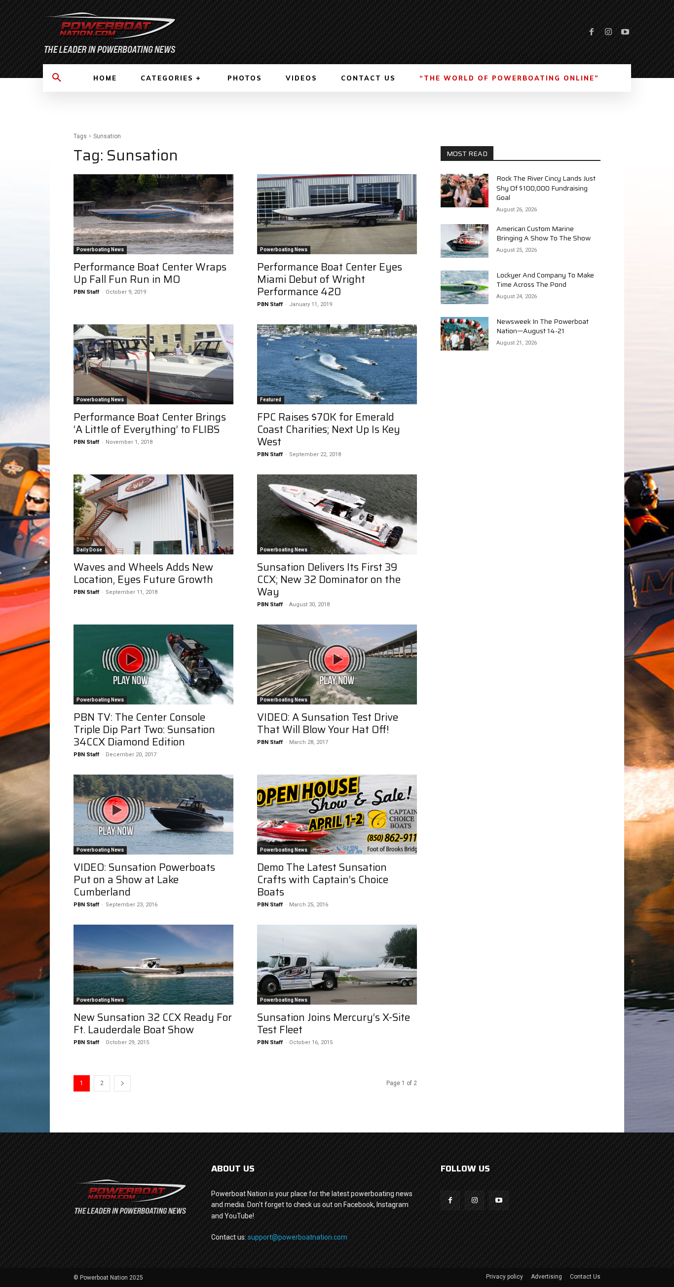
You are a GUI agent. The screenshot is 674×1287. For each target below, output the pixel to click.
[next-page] (122, 1083)
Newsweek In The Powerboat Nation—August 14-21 (542, 326)
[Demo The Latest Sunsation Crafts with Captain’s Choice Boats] (337, 815)
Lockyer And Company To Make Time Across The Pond (545, 280)
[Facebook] (592, 32)
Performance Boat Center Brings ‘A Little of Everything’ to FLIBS (150, 423)
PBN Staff (86, 292)
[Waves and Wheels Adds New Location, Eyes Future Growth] (153, 514)
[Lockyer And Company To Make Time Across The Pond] (464, 287)
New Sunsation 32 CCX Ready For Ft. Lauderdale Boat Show (153, 1023)
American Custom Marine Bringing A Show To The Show (543, 233)
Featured (270, 399)
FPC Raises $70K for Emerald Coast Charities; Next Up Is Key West (328, 429)
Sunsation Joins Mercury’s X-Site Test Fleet (333, 1023)
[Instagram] (608, 32)
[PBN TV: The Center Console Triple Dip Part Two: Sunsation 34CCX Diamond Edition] (153, 664)
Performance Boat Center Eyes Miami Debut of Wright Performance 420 (329, 279)
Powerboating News (100, 249)
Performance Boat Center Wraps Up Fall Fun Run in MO (150, 273)
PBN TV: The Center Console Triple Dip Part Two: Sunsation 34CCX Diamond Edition (144, 729)
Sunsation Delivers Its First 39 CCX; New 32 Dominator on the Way (329, 579)
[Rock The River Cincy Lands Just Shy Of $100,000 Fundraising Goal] (464, 190)
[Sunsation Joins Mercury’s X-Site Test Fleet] (337, 965)
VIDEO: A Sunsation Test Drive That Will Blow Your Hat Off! (327, 723)
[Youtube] (625, 32)
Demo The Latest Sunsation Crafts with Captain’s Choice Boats (322, 879)
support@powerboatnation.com (297, 1237)
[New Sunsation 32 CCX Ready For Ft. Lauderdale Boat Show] (153, 965)
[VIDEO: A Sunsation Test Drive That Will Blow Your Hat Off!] (337, 664)
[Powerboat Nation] (184, 32)
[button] (57, 78)
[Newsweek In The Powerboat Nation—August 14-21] (464, 334)
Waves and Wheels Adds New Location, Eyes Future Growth (143, 573)
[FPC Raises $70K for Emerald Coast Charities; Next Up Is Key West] (337, 364)
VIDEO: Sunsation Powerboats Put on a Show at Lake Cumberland (144, 879)
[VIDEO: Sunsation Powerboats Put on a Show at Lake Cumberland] (153, 815)
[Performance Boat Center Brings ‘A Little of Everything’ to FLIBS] (153, 364)
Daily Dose (89, 549)
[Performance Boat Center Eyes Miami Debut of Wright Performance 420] (337, 214)
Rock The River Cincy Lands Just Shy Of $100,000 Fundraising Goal (546, 188)
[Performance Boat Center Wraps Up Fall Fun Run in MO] (153, 214)
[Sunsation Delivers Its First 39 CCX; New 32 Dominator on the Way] (337, 514)
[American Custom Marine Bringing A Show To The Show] (464, 241)
